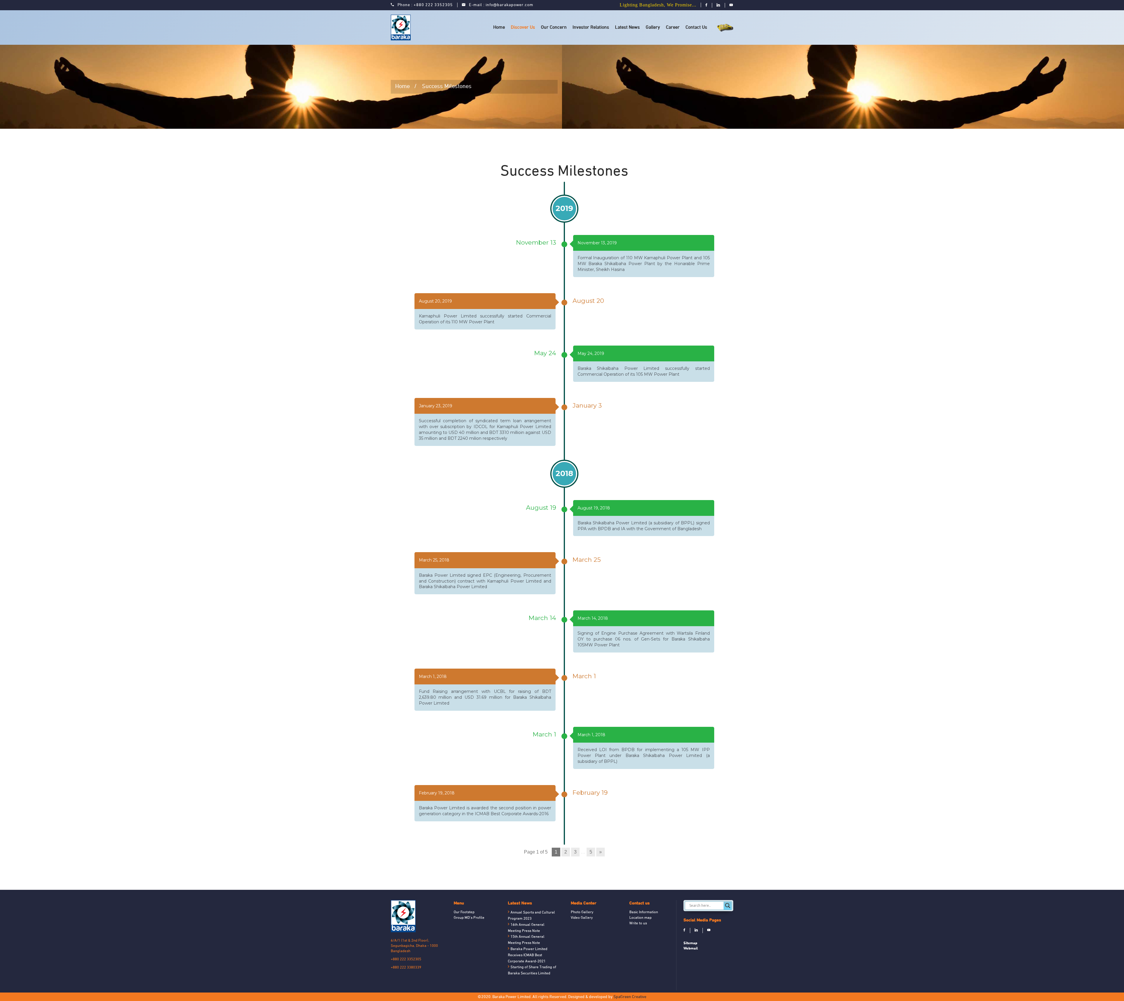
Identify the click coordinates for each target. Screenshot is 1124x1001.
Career (673, 27)
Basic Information (643, 912)
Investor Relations (591, 27)
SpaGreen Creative (630, 997)
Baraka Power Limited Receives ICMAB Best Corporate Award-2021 (527, 955)
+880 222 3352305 (433, 5)
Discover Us (523, 27)
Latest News (627, 27)
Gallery (653, 27)
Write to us (638, 923)
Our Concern (554, 27)
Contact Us (696, 27)
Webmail (690, 948)
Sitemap (690, 943)
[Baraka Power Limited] (402, 27)
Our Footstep (464, 912)
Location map (640, 918)
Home (499, 27)
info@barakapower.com (509, 5)
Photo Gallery (582, 912)
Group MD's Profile (469, 918)
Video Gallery (582, 918)
